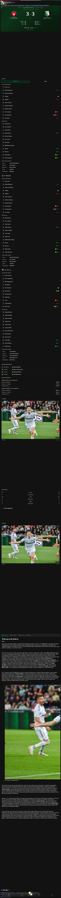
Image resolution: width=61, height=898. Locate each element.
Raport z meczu (5, 635)
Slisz (37, 22)
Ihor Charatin (8, 324)
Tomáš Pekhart (8, 303)
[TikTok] (8, 890)
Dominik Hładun (8, 312)
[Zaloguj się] (1, 8)
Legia (45, 81)
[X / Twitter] (2, 890)
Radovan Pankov (8, 318)
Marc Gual (7, 306)
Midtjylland (15, 81)
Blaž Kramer (7, 346)
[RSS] (9, 890)
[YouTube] (4, 890)
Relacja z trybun (13, 635)
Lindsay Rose (8, 321)
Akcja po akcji (21, 635)
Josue (6, 300)
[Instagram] (5, 890)
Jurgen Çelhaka (8, 327)
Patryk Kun (7, 297)
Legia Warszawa (7, 269)
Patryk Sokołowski (9, 330)
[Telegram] (6, 890)
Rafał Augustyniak (9, 281)
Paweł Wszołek (8, 287)
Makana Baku (8, 333)
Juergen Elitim (8, 294)
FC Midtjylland (7, 175)
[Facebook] (1, 890)
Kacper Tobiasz (8, 275)
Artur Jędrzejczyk (9, 278)
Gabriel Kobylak (8, 315)
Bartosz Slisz (7, 290)
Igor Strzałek (7, 336)
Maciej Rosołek (8, 343)
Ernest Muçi (7, 340)
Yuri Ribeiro (7, 284)
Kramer (38, 24)
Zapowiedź (28, 635)
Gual (37, 21)
